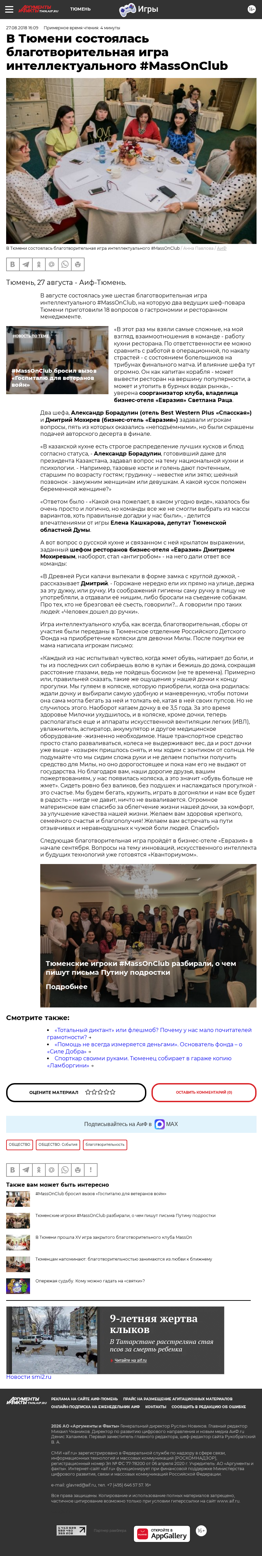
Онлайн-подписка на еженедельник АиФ (95, 1407)
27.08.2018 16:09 (22, 27)
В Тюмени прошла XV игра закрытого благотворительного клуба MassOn (113, 1237)
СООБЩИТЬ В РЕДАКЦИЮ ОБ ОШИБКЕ (209, 1407)
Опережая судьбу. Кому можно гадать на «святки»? (90, 1280)
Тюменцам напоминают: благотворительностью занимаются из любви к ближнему (123, 1259)
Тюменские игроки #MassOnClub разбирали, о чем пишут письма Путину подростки (141, 967)
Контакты (155, 1407)
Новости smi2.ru (29, 1377)
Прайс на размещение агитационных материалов (178, 1399)
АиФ (222, 248)
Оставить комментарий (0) (204, 1092)
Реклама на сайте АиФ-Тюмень (84, 1399)
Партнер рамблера (110, 1530)
